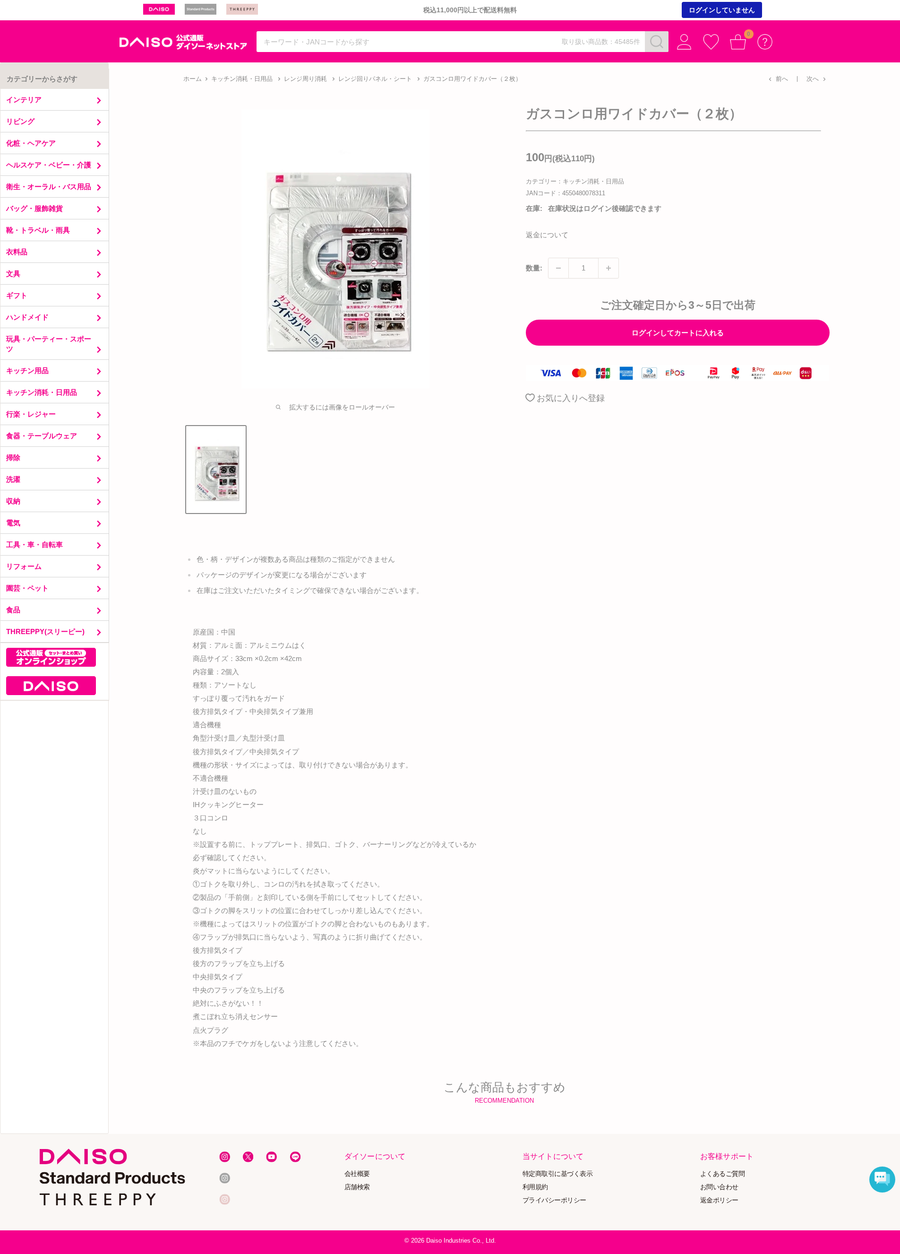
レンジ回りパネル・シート (375, 78)
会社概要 (357, 1173)
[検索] (657, 41)
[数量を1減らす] (558, 268)
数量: (534, 268)
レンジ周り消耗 (305, 78)
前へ (782, 78)
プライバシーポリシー (554, 1199)
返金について (547, 235)
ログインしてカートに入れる (678, 333)
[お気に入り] (711, 42)
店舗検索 (357, 1186)
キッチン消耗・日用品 (242, 78)
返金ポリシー (719, 1199)
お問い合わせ (719, 1186)
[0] (738, 42)
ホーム (192, 78)
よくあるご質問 (722, 1173)
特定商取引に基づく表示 (558, 1173)
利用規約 (535, 1186)
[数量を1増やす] (608, 268)
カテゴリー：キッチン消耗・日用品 (575, 181)
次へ (812, 78)
